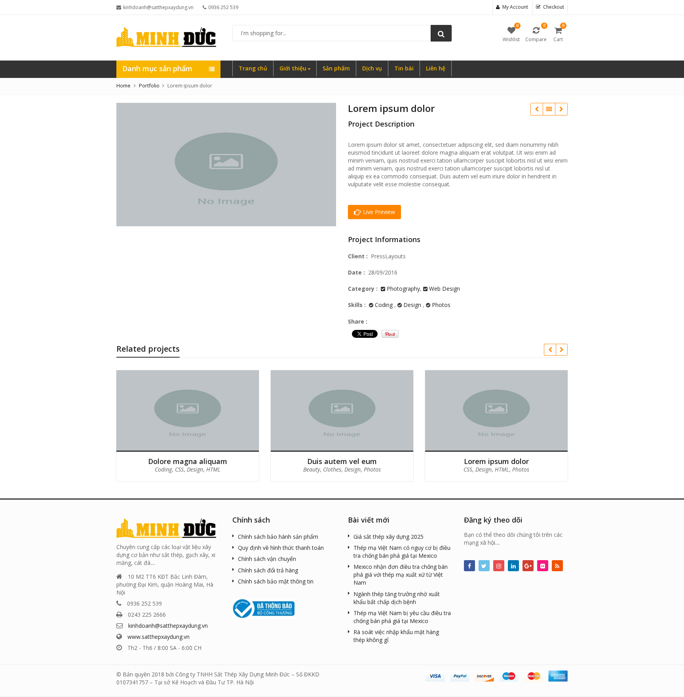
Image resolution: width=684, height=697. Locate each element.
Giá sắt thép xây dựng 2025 (388, 536)
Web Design (444, 288)
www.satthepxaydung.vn (158, 636)
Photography (403, 288)
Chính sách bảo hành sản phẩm (278, 536)
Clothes (332, 469)
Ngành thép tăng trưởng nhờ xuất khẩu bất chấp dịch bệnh (396, 598)
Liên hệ (435, 68)
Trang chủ (253, 68)
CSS (179, 469)
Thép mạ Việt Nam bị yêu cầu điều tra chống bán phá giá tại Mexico (402, 617)
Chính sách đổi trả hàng (268, 570)
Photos (441, 305)
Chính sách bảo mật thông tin (276, 581)
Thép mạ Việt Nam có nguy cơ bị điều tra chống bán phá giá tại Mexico (401, 551)
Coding (384, 305)
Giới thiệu (293, 68)
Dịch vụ (372, 68)
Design (412, 305)
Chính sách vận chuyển (267, 559)
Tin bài (404, 68)
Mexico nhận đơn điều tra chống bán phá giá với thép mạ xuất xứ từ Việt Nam (400, 574)
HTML (213, 469)
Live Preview (378, 212)
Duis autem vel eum (537, 109)
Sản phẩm (336, 68)
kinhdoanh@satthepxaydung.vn (168, 625)
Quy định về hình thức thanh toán (281, 547)
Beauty (311, 469)
